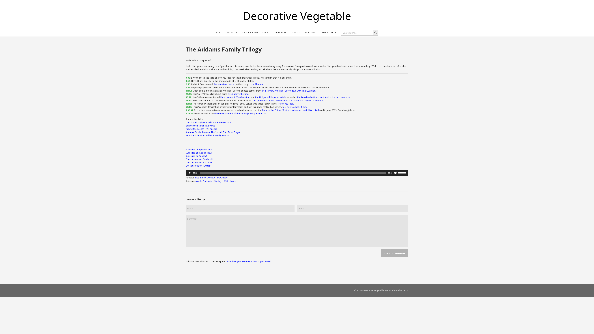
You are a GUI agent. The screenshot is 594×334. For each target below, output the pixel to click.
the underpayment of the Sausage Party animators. (240, 113)
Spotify (218, 181)
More (233, 181)
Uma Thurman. (257, 84)
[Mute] (395, 172)
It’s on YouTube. (286, 103)
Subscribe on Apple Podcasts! (200, 149)
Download (222, 177)
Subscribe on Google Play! (199, 152)
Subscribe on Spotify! (196, 155)
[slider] (402, 172)
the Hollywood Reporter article (270, 97)
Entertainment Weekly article (235, 97)
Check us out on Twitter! (198, 165)
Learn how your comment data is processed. (248, 261)
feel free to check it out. (294, 106)
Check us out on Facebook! (199, 159)
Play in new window (205, 177)
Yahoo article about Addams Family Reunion (208, 135)
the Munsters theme (223, 84)
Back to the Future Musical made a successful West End (290, 110)
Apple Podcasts (204, 181)
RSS (226, 181)
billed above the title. (238, 93)
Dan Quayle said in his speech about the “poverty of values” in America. (288, 100)
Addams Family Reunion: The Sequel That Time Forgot (213, 132)
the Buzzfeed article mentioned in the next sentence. (324, 97)
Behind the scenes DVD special (201, 128)
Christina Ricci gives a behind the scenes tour (208, 122)
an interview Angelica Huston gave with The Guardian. (289, 90)
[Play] (189, 172)
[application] (297, 173)
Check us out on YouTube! (199, 162)
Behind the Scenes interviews (200, 125)
